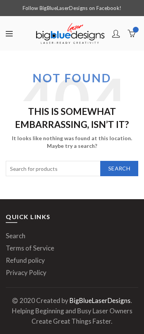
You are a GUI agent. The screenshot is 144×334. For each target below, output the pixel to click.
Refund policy (25, 260)
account (116, 33)
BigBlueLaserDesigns (100, 300)
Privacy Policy (26, 273)
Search (119, 168)
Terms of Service (30, 248)
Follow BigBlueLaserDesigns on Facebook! (72, 8)
